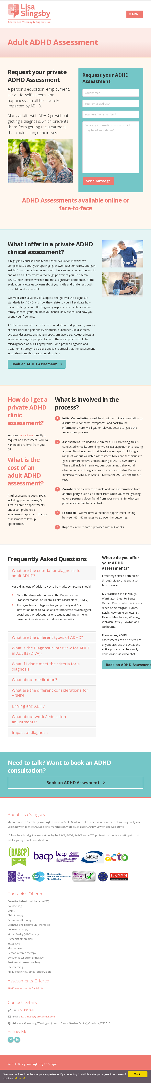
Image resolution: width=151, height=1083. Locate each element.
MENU (135, 14)
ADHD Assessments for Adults (25, 988)
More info (20, 1078)
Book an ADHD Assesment (34, 364)
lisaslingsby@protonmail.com (38, 1016)
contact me (26, 435)
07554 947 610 (26, 1010)
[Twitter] (11, 1039)
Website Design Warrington (24, 1064)
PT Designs (50, 1064)
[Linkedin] (17, 1039)
